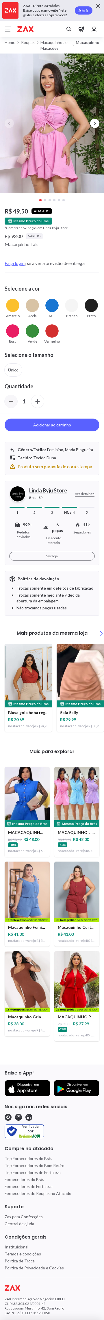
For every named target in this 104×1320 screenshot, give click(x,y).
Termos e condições (23, 1253)
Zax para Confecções (24, 1216)
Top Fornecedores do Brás (28, 1158)
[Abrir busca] (68, 29)
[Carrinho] (81, 29)
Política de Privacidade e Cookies (34, 1267)
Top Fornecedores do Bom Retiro (34, 1165)
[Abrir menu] (8, 29)
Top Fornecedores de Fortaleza (33, 1172)
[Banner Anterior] (9, 123)
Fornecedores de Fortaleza (29, 1186)
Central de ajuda (19, 1223)
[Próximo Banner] (94, 123)
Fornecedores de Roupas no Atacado (38, 1193)
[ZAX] (25, 29)
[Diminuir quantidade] (11, 401)
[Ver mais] (101, 633)
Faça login (15, 263)
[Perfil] (94, 29)
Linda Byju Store (48, 490)
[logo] (52, 1288)
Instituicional (16, 1246)
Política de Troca (20, 1260)
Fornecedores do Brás (24, 1179)
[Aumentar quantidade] (37, 401)
